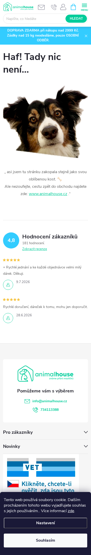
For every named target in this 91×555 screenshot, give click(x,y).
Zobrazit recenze (34, 249)
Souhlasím (45, 540)
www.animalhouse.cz (48, 194)
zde (71, 511)
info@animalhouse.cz (49, 401)
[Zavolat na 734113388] (54, 7)
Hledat (76, 18)
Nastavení (45, 523)
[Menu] (84, 6)
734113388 (49, 409)
